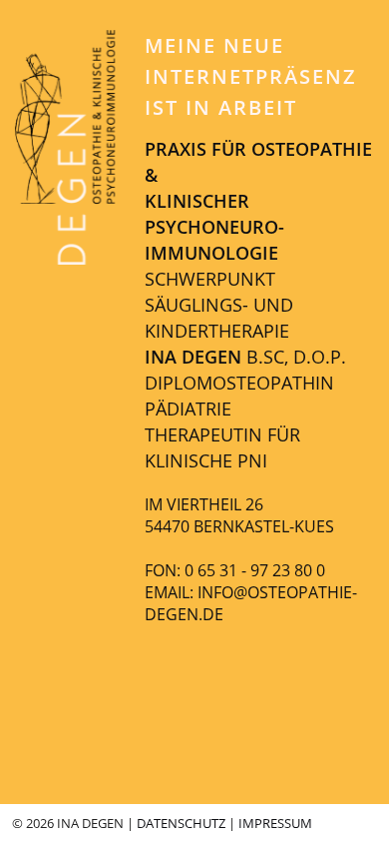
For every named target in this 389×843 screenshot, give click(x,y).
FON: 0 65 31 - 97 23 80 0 (235, 570)
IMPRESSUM (275, 823)
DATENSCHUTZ (181, 823)
